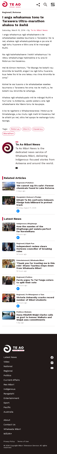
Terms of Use (23, 441)
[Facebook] (52, 357)
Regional (6, 12)
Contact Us (9, 424)
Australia (8, 412)
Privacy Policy (9, 441)
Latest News (10, 357)
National (8, 366)
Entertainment (11, 398)
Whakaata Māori (12, 429)
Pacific (7, 407)
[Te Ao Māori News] (14, 350)
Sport (6, 402)
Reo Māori (9, 384)
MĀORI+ (8, 433)
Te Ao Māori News (39, 30)
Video (6, 361)
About (7, 420)
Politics (7, 375)
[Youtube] (52, 368)
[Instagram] (52, 362)
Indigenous (9, 389)
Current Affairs (12, 380)
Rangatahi (9, 393)
